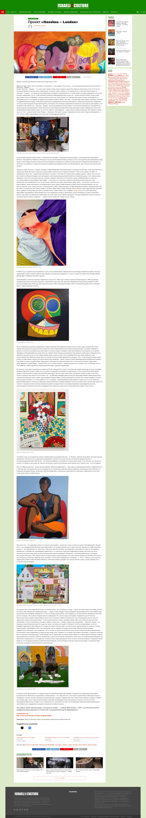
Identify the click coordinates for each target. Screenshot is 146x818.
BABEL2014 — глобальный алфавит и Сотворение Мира (105, 816)
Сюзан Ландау (92, 745)
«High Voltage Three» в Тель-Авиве (26, 737)
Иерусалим (116, 78)
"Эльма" (125, 73)
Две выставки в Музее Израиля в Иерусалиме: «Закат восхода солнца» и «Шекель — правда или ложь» (59, 771)
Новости (105, 12)
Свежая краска (120, 93)
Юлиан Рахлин (116, 97)
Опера (109, 91)
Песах (119, 91)
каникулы (111, 100)
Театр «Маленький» (40, 12)
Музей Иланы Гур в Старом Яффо (90, 12)
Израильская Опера (25, 12)
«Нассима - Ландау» (61, 745)
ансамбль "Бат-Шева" (113, 99)
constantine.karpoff (41, 25)
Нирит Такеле (78, 190)
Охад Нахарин (114, 91)
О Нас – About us (11, 12)
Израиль (123, 80)
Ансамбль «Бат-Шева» (55, 12)
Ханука (128, 96)
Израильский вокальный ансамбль (120, 82)
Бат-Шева (126, 75)
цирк (117, 103)
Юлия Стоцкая (124, 97)
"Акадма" (110, 73)
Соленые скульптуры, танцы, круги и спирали (86, 737)
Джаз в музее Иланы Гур (114, 77)
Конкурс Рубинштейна (71, 12)
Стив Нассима (82, 745)
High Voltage (30, 745)
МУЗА (118, 85)
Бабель (120, 75)
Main (36, 745)
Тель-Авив (119, 94)
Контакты (114, 12)
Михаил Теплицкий (125, 85)
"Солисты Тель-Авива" (118, 73)
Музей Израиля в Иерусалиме (114, 87)
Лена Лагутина (127, 84)
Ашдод (115, 75)
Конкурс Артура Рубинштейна (115, 84)
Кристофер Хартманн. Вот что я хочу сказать (57, 737)
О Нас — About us (85, 816)
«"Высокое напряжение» (46, 745)
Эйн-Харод (110, 97)
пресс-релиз (114, 102)
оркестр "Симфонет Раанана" (121, 100)
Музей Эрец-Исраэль (123, 90)
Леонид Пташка (112, 85)
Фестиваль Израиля (121, 96)
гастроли (123, 99)
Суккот (114, 94)
